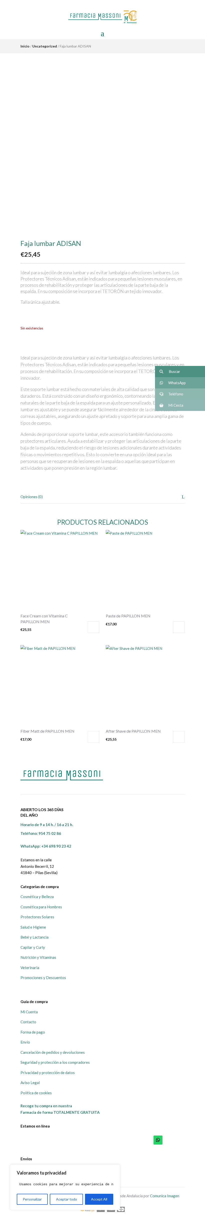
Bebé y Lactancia (34, 937)
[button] (180, 371)
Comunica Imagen (164, 1196)
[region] (65, 1187)
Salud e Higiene (33, 927)
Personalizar (32, 1199)
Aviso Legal (30, 1082)
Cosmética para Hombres (41, 907)
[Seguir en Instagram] (180, 1140)
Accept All (99, 1199)
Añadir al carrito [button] (93, 627)
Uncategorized (44, 46)
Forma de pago (32, 1032)
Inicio (25, 46)
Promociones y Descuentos (43, 977)
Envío (25, 1042)
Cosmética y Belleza (37, 896)
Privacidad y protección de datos (47, 1072)
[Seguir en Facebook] (169, 1140)
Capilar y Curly (32, 947)
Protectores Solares (37, 917)
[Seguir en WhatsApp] (158, 1140)
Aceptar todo (66, 1199)
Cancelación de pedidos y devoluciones (52, 1052)
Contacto (28, 1022)
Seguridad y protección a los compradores (55, 1062)
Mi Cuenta (29, 1012)
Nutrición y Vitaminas (38, 957)
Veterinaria (29, 967)
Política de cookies (36, 1093)
